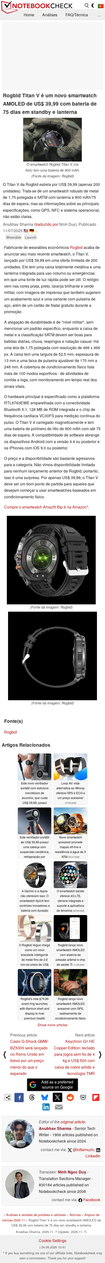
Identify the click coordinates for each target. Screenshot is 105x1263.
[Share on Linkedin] (46, 1106)
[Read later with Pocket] (83, 1097)
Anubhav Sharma (55, 1128)
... (99, 15)
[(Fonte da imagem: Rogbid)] (51, 560)
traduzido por (46, 224)
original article (73, 1122)
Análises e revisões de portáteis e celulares (36, 1214)
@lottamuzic (83, 1149)
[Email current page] (58, 1107)
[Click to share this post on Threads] (31, 1097)
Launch (30, 237)
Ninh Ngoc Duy (72, 1172)
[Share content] (7, 1097)
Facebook (91, 1199)
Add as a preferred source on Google (57, 1084)
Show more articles (52, 1024)
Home (29, 15)
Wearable (13, 237)
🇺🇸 (25, 230)
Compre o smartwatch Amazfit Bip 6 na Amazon (45, 507)
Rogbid (76, 247)
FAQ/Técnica (76, 15)
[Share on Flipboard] (95, 1097)
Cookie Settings (52, 1240)
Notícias (75, 1214)
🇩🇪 (31, 230)
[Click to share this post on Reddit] (70, 1097)
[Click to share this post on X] (57, 1097)
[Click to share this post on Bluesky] (44, 1097)
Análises (49, 15)
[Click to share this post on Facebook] (19, 1097)
